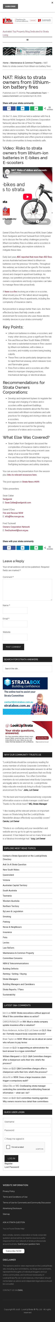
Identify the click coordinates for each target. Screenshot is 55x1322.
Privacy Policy (9, 1191)
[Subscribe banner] (27, 745)
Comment (8, 577)
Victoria (6, 880)
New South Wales (11, 869)
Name (6, 605)
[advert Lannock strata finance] (27, 22)
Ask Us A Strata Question (14, 864)
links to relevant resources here (22, 475)
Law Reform (8, 948)
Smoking (7, 916)
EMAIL (20, 1290)
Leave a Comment (10, 96)
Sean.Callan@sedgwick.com (18, 502)
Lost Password (12, 1167)
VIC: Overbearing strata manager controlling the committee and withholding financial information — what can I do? (26, 1089)
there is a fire (11, 291)
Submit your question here (29, 1244)
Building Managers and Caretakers (19, 984)
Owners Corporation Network (16, 527)
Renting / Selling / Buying (15, 974)
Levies (6, 942)
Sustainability (9, 994)
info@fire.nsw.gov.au (14, 516)
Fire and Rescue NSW (13, 513)
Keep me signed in (15, 1139)
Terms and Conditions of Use (15, 1197)
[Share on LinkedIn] (22, 108)
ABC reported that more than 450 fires (34, 257)
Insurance (7, 932)
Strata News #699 (30, 481)
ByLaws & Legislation (13, 911)
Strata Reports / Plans (13, 989)
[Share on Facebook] (9, 108)
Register (9, 1163)
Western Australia (11, 901)
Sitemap (6, 1214)
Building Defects (10, 968)
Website (6, 632)
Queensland (8, 875)
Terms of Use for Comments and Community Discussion (27, 1203)
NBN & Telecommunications (16, 963)
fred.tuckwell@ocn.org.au (16, 530)
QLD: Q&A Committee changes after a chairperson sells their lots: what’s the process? (27, 1060)
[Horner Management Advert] (27, 54)
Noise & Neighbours (12, 927)
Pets (5, 937)
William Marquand (11, 1056)
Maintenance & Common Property (26, 63)
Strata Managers (10, 979)
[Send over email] (36, 108)
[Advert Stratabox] (25, 714)
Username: (10, 1122)
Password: (9, 1130)
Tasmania (7, 896)
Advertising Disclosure (12, 1208)
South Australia (10, 890)
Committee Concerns (12, 958)
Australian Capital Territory (15, 885)
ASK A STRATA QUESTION (14, 1222)
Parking (6, 922)
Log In (11, 1158)
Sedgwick (7, 499)
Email (6, 618)
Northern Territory (11, 906)
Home (5, 63)
